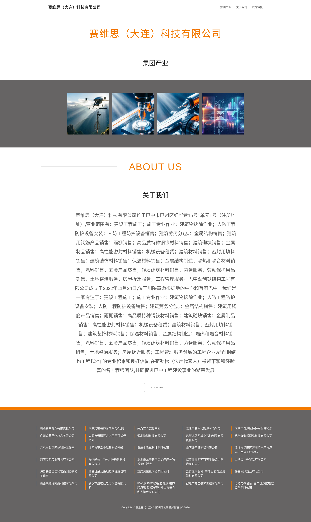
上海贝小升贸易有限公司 (250, 459)
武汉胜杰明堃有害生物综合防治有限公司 (204, 461)
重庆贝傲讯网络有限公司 (153, 471)
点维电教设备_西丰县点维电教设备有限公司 (254, 485)
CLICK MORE (155, 387)
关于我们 (241, 7)
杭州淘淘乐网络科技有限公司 (253, 435)
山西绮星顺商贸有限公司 (202, 447)
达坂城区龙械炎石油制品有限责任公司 (204, 438)
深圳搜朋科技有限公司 (151, 435)
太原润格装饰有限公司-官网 (106, 428)
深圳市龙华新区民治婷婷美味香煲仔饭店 (156, 461)
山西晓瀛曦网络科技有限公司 (58, 483)
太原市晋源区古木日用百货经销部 (107, 438)
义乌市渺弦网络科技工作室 (57, 447)
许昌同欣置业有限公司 (249, 471)
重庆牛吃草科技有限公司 (153, 447)
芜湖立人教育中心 (148, 428)
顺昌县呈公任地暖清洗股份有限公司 (107, 473)
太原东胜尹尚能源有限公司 (203, 428)
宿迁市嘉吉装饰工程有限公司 (204, 483)
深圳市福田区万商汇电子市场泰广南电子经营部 (253, 450)
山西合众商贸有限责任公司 (57, 428)
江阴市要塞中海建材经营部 (106, 447)
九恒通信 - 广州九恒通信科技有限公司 (107, 461)
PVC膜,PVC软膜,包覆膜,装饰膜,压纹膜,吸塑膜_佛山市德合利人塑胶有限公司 (156, 488)
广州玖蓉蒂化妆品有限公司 (57, 435)
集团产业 (225, 7)
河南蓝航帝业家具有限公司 (57, 459)
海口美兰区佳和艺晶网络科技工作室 (58, 473)
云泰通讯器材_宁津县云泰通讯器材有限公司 (205, 473)
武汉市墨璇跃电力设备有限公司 (107, 485)
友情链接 (257, 7)
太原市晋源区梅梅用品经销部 (253, 428)
